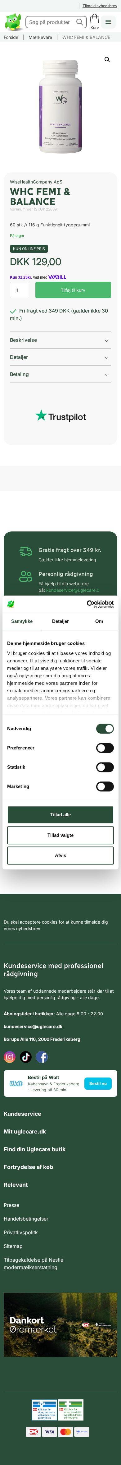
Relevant (16, 1184)
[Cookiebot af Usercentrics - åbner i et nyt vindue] (87, 604)
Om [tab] (99, 621)
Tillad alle (60, 814)
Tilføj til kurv (73, 290)
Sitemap (13, 1246)
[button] (107, 59)
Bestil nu (98, 1083)
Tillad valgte (60, 835)
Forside (11, 37)
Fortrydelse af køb (28, 1167)
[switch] (105, 748)
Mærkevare (40, 37)
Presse (11, 1205)
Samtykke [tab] (22, 621)
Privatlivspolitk (21, 1232)
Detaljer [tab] (60, 621)
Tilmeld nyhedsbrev (100, 5)
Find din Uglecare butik (34, 1149)
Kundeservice (22, 1113)
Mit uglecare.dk (25, 1131)
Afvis (60, 855)
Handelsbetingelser (26, 1219)
